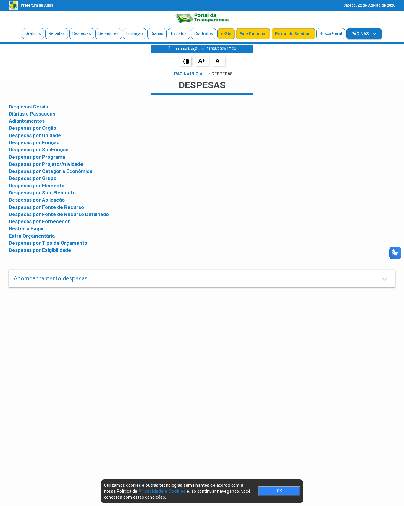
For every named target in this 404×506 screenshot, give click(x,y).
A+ (202, 60)
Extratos (179, 33)
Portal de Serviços (293, 33)
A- (218, 60)
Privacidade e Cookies (162, 491)
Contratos (203, 33)
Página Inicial (189, 74)
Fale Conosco (253, 33)
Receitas (57, 33)
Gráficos (33, 33)
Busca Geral (331, 33)
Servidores (108, 33)
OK (279, 491)
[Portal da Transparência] (202, 18)
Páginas (360, 33)
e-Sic (226, 33)
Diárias (157, 33)
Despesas (81, 33)
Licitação (134, 33)
